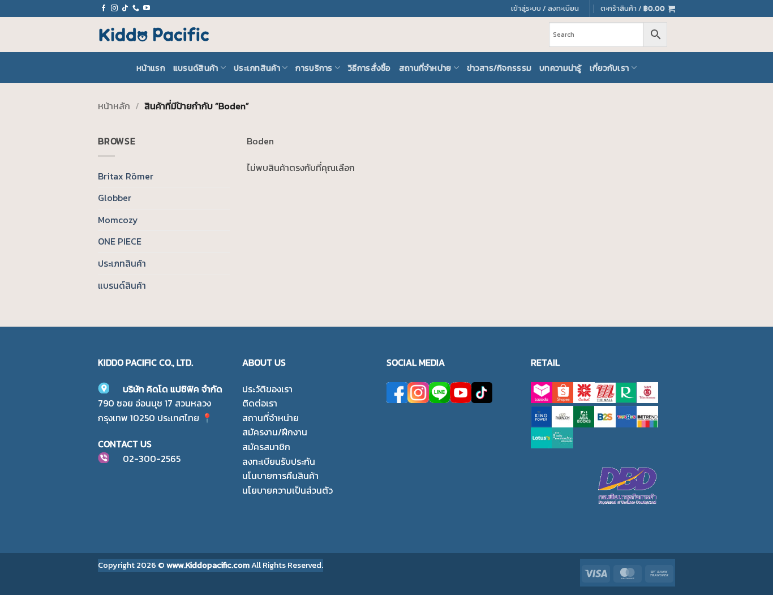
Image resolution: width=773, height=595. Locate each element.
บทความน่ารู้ (560, 68)
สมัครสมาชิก (266, 446)
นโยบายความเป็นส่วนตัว (287, 490)
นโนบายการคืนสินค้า (280, 475)
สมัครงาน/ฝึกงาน (274, 432)
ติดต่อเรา (259, 403)
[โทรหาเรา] (135, 8)
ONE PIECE (119, 241)
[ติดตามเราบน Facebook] (103, 8)
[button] (637, 8)
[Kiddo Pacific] (154, 34)
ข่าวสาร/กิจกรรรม (499, 68)
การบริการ (313, 68)
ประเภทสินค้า (257, 68)
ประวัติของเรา (267, 389)
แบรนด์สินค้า (195, 68)
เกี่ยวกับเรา (609, 68)
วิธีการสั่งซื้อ (369, 68)
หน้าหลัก (114, 106)
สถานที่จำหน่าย (425, 68)
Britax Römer (125, 176)
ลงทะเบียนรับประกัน (278, 461)
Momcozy (118, 219)
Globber (114, 197)
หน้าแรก (150, 68)
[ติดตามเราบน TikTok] (125, 8)
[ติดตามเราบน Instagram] (114, 8)
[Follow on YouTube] (146, 8)
